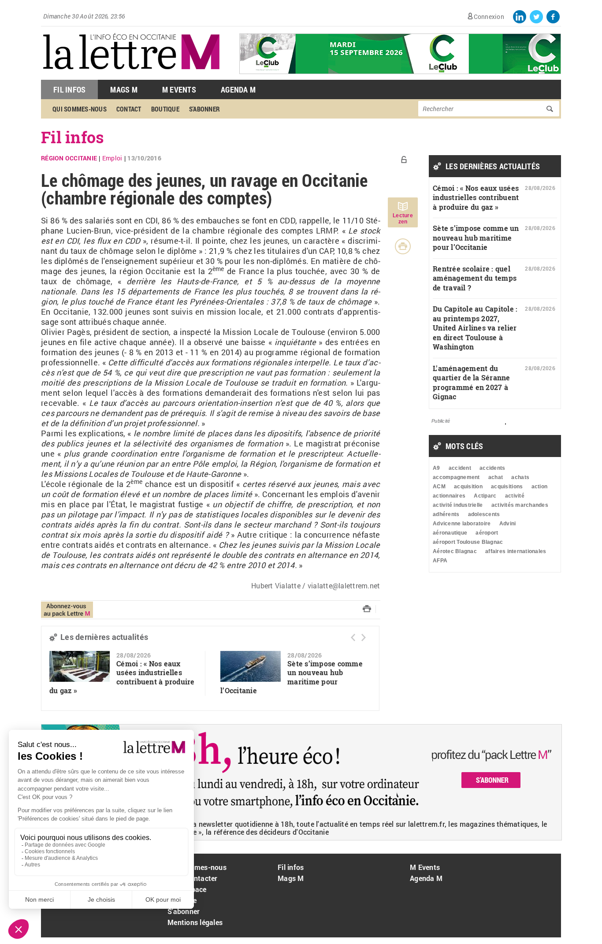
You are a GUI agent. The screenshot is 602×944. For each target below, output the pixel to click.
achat (495, 477)
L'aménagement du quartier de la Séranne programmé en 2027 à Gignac (471, 382)
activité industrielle (458, 505)
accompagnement (456, 477)
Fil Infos (69, 89)
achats (520, 477)
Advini (507, 523)
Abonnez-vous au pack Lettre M (67, 610)
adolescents (484, 514)
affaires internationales (515, 551)
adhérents (446, 514)
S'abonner (204, 108)
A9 (436, 468)
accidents (492, 468)
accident (460, 468)
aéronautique (450, 533)
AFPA (440, 560)
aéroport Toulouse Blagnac (468, 542)
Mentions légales (195, 922)
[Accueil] (131, 75)
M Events (179, 89)
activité (514, 496)
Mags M (123, 89)
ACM (439, 486)
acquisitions (507, 486)
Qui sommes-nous (79, 108)
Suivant (363, 637)
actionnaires (449, 496)
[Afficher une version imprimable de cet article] (403, 246)
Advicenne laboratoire (462, 523)
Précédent (353, 637)
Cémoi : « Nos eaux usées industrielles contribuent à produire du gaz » (122, 677)
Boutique (165, 108)
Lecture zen (403, 218)
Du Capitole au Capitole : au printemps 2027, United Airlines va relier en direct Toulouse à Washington (475, 327)
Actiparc (485, 496)
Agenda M (238, 89)
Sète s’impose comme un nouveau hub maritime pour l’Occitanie (291, 677)
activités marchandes (519, 505)
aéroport (487, 533)
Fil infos (72, 137)
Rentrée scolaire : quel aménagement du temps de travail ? (475, 278)
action (539, 486)
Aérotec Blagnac (455, 551)
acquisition (468, 486)
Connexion (489, 16)
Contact (128, 108)
